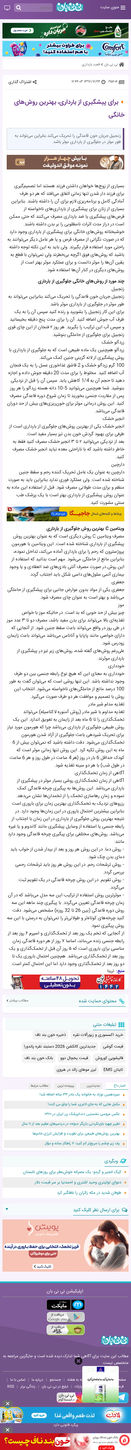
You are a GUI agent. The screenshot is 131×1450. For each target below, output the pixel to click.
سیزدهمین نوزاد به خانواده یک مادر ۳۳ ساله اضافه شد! (80, 1095)
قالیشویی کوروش (109, 1058)
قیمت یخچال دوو (74, 1058)
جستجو (55, 1380)
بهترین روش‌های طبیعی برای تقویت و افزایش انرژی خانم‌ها (76, 1134)
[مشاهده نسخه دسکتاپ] (7, 8)
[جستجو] (18, 8)
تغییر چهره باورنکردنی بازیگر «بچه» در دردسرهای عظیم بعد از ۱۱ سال (71, 1124)
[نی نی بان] (69, 7)
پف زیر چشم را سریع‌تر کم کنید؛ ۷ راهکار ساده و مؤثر (82, 1143)
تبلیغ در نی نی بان (55, 1386)
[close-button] (78, 1361)
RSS (10, 1386)
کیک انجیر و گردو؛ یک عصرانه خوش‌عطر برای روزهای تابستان (72, 1172)
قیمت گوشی (113, 1046)
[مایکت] (66, 1304)
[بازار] (66, 1329)
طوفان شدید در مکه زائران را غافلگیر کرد (89, 1193)
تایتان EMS (113, 1069)
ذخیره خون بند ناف (50, 1035)
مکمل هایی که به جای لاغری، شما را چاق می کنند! (84, 1104)
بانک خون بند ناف (38, 1058)
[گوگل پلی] (66, 1317)
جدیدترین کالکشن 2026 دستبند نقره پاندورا (60, 1046)
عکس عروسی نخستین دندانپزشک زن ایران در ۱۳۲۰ (82, 1114)
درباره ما (37, 1380)
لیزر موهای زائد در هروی (76, 1069)
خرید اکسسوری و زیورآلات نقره (98, 1035)
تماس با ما (17, 1380)
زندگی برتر (27, 1386)
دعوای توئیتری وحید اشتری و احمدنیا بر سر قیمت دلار (77, 1182)
